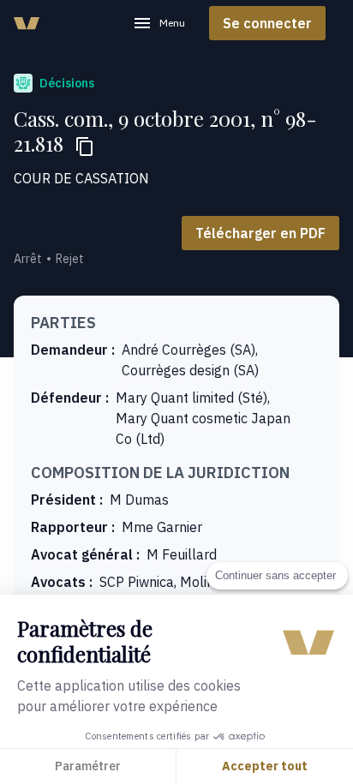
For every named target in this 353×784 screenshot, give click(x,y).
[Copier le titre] (84, 146)
